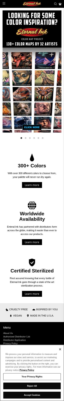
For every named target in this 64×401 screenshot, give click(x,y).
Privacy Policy (10, 343)
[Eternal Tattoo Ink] (32, 4)
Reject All (32, 386)
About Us (8, 333)
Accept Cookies (32, 395)
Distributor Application (14, 340)
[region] (32, 373)
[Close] (60, 349)
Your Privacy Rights (32, 376)
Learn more (32, 185)
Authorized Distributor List (16, 336)
